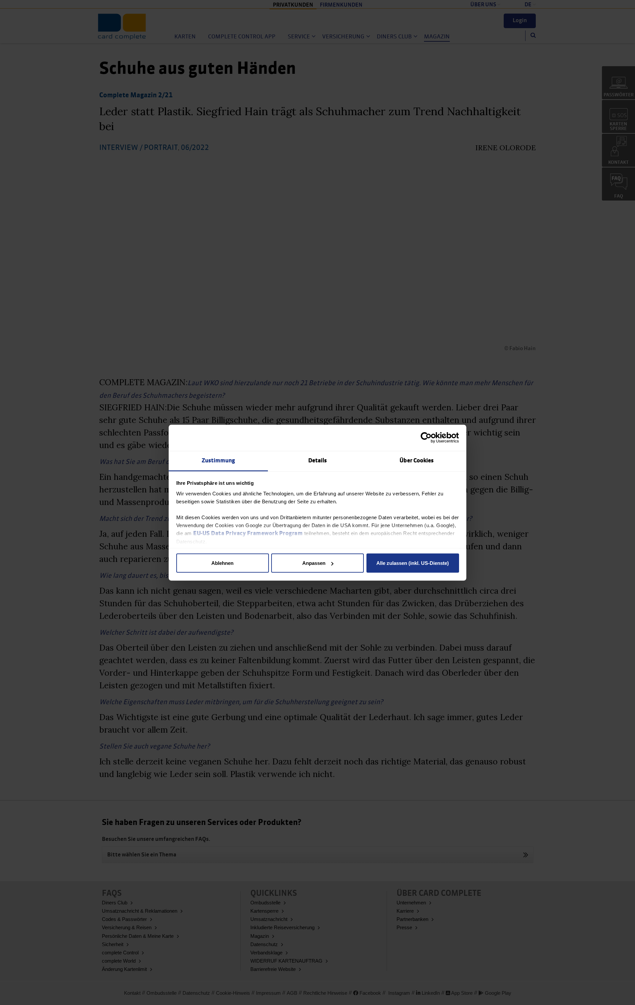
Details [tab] (317, 460)
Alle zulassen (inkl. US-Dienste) (412, 563)
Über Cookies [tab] (417, 460)
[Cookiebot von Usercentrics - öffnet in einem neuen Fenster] (430, 437)
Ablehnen (222, 563)
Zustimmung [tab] (218, 460)
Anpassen (313, 563)
